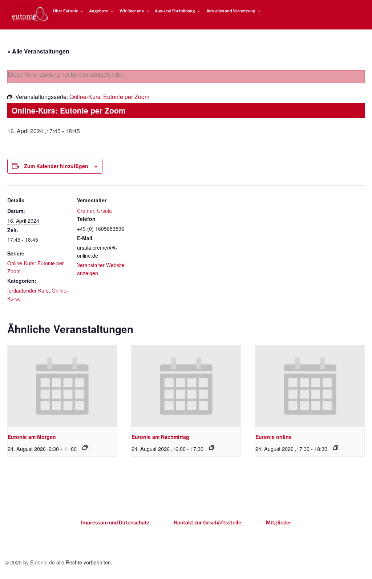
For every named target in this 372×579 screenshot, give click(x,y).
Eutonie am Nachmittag (160, 436)
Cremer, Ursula (94, 210)
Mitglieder (278, 522)
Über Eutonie (65, 10)
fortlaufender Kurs (28, 290)
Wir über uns (132, 10)
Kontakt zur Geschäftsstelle (207, 522)
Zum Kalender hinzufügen (56, 166)
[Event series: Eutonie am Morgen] (85, 447)
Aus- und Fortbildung (175, 10)
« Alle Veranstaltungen (38, 51)
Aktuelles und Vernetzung (230, 10)
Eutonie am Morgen (32, 436)
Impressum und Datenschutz (115, 522)
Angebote (98, 10)
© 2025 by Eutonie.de (30, 562)
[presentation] (62, 386)
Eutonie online (273, 436)
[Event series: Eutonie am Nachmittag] (211, 447)
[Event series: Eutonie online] (335, 447)
